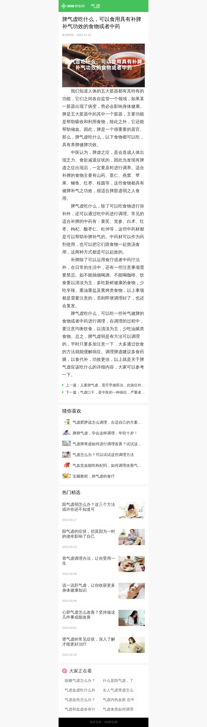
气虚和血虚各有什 (80, 709)
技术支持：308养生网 (103, 722)
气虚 (95, 6)
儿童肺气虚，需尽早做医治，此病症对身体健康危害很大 (125, 385)
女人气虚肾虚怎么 (118, 690)
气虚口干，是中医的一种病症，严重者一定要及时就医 (123, 392)
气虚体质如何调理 (118, 709)
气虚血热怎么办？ (80, 700)
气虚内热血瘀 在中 (119, 700)
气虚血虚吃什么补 (80, 690)
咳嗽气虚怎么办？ (80, 680)
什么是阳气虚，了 (118, 680)
